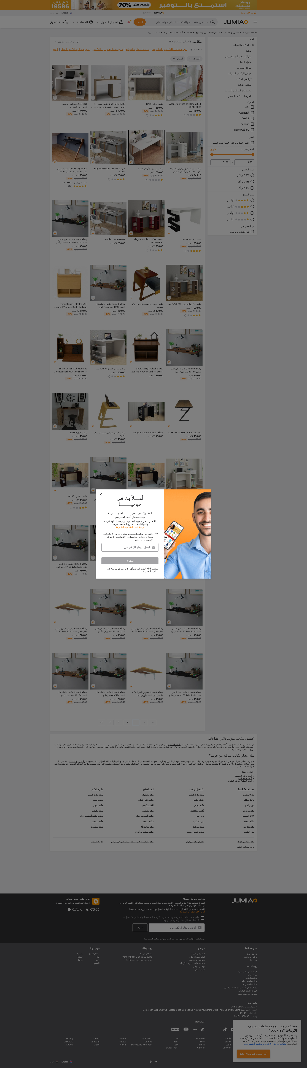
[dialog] (153, 534)
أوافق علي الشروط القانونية (130, 526)
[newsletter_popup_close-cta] (100, 494)
